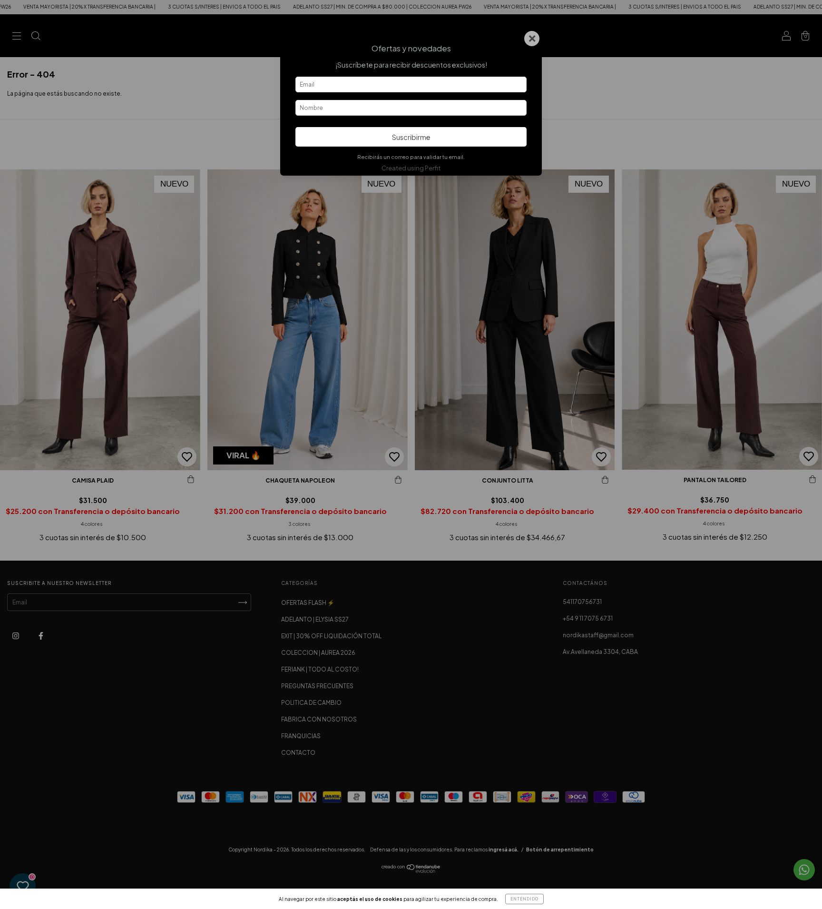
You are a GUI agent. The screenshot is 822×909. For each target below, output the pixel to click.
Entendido (524, 899)
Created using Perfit (411, 168)
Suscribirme (411, 137)
